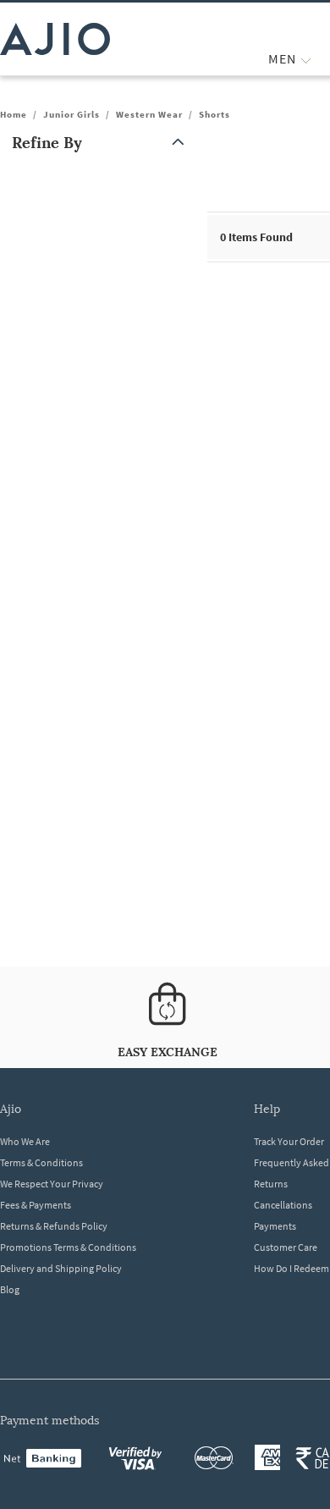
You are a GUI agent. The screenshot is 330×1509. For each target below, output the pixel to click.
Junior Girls (71, 114)
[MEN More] (306, 59)
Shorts (214, 114)
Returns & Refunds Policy (53, 1226)
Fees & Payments (35, 1204)
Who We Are (25, 1141)
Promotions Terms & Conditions (68, 1247)
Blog (9, 1289)
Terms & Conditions (41, 1162)
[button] (101, 142)
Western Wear (149, 114)
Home (13, 114)
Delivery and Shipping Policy (61, 1268)
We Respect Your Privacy (51, 1183)
